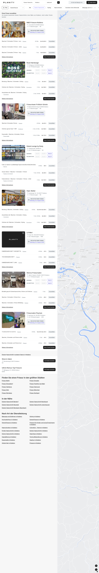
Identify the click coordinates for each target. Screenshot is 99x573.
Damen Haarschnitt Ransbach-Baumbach (14, 408)
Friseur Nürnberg (7, 393)
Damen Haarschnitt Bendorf (10, 401)
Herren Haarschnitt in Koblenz (11, 434)
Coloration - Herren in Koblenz (39, 427)
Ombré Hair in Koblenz (8, 443)
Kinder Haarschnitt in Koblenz (11, 430)
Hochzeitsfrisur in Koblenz (10, 419)
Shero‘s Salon (7, 359)
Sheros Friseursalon (34, 273)
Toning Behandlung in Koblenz (39, 437)
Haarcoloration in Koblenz (9, 427)
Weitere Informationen (7, 57)
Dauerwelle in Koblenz (8, 440)
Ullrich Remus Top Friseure (12, 368)
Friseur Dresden (34, 380)
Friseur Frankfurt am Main (37, 384)
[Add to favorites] (23, 23)
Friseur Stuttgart (34, 393)
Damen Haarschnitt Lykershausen (40, 405)
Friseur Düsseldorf (7, 384)
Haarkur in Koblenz (35, 440)
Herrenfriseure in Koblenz (9, 422)
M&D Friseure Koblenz (35, 22)
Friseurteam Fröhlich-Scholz (37, 104)
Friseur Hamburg (7, 387)
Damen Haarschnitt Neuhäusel (39, 401)
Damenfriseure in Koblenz (37, 419)
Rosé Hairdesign (33, 63)
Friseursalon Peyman (34, 313)
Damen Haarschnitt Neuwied (10, 405)
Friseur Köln (5, 390)
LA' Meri (29, 233)
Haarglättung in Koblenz (9, 437)
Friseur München (35, 390)
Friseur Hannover (35, 387)
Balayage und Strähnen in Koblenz (12, 416)
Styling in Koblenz (35, 416)
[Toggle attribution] (97, 572)
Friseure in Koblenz (35, 443)
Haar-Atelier (31, 191)
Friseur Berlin (6, 380)
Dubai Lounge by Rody (35, 146)
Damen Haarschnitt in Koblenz (39, 430)
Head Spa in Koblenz (36, 434)
